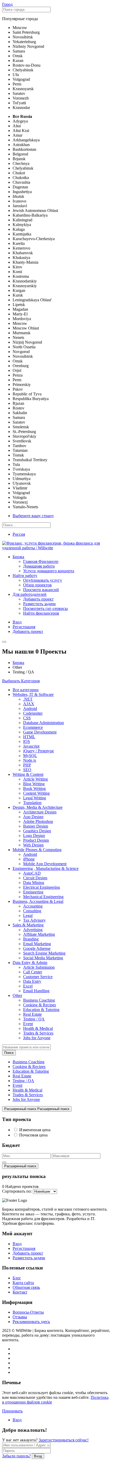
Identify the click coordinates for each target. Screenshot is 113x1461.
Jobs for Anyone (36, 1038)
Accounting (33, 906)
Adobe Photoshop (38, 821)
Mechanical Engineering (43, 896)
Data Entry (32, 981)
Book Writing (34, 788)
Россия (19, 534)
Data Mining (33, 882)
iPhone (29, 859)
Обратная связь (26, 1287)
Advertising (33, 929)
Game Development (39, 732)
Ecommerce (33, 727)
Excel (28, 986)
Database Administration (43, 722)
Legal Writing (34, 798)
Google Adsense (36, 948)
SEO (27, 769)
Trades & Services (38, 1033)
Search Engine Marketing (44, 953)
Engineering (33, 892)
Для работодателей (30, 594)
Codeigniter (33, 713)
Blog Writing (34, 784)
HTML (29, 737)
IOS (26, 741)
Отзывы (20, 1317)
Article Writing (35, 779)
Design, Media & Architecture (38, 807)
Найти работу (25, 575)
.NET (28, 699)
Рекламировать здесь (31, 1321)
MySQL (30, 755)
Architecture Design (39, 812)
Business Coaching (39, 1000)
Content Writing (36, 793)
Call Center (32, 972)
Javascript (31, 746)
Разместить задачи (39, 604)
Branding (31, 939)
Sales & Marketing (28, 925)
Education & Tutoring (41, 1009)
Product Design (36, 840)
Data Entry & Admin (30, 962)
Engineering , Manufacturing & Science (46, 868)
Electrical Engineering (41, 887)
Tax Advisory (34, 920)
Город (7, 4)
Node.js (29, 760)
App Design (33, 817)
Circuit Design (35, 878)
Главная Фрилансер (40, 561)
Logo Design (34, 835)
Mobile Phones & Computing (37, 849)
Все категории (26, 690)
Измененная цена (34, 1130)
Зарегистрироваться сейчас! (64, 1440)
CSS (27, 718)
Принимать (12, 1411)
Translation (32, 802)
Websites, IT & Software (33, 694)
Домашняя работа (39, 566)
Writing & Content (28, 774)
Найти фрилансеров (41, 613)
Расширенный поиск (20, 1166)
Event (28, 1023)
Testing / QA (34, 1019)
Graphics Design (37, 831)
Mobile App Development (44, 864)
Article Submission (39, 967)
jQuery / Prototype (38, 751)
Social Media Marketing (43, 958)
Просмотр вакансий (41, 589)
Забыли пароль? (16, 1456)
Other (17, 995)
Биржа (18, 557)
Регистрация (24, 627)
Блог (17, 1278)
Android (30, 708)
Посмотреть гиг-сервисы (45, 608)
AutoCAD (32, 873)
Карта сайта (23, 1282)
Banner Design (35, 826)
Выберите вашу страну (33, 515)
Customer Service (38, 976)
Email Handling (36, 991)
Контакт (20, 1292)
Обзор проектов (37, 585)
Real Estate (32, 1014)
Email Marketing (37, 944)
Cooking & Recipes (39, 1005)
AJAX (28, 704)
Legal (28, 915)
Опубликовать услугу (42, 580)
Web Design (33, 845)
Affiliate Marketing (39, 934)
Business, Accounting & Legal (38, 901)
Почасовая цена (33, 1135)
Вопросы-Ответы (28, 1312)
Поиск (9, 1053)
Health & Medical (38, 1028)
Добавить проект (38, 599)
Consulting (32, 911)
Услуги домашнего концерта (48, 571)
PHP (27, 765)
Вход (17, 622)
